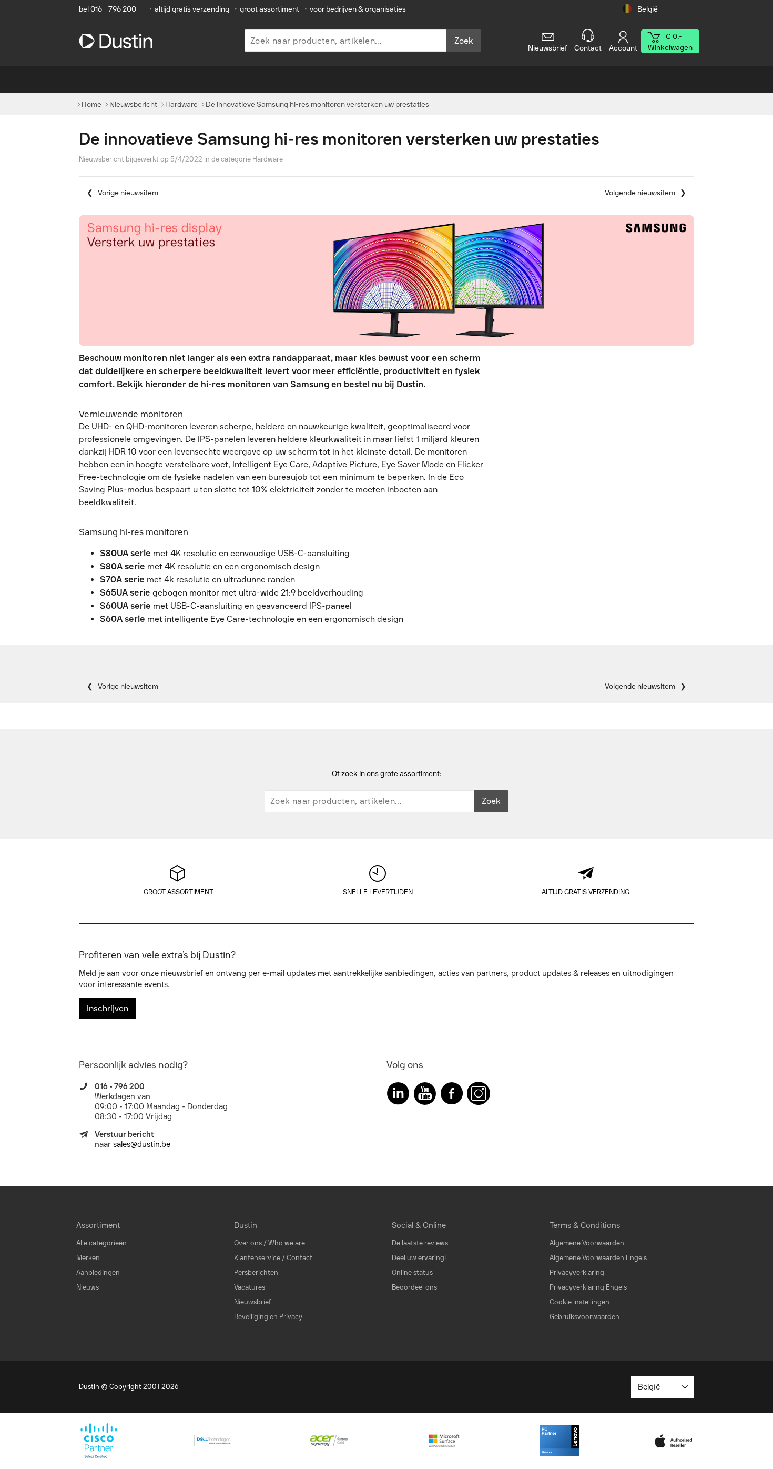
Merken (88, 1258)
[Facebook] (451, 1096)
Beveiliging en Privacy (268, 1317)
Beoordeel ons (414, 1287)
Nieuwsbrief (252, 1302)
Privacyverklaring (577, 1272)
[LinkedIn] (398, 1096)
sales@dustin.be (141, 1144)
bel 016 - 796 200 (107, 9)
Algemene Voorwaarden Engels (598, 1258)
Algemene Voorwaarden (587, 1243)
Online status (412, 1272)
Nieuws (87, 1287)
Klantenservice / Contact (273, 1258)
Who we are (286, 1243)
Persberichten (256, 1272)
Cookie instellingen (579, 1302)
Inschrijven (107, 1008)
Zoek (463, 41)
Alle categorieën (101, 1243)
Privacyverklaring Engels (588, 1287)
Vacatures (249, 1287)
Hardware (267, 159)
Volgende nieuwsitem (640, 192)
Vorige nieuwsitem (128, 192)
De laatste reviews (420, 1243)
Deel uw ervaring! (419, 1258)
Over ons (248, 1243)
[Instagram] (478, 1096)
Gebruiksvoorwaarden (584, 1317)
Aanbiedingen (98, 1272)
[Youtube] (424, 1096)
